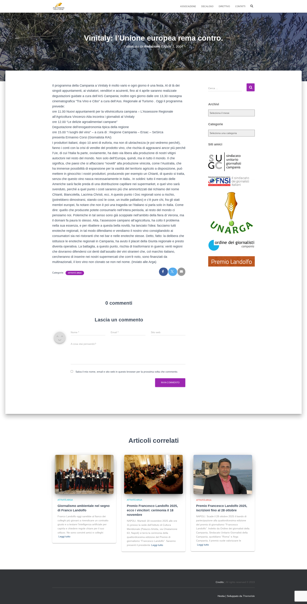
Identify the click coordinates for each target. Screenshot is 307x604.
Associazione (188, 6)
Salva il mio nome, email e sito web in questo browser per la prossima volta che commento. (127, 371)
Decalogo (207, 6)
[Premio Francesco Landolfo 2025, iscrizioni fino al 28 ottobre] (222, 474)
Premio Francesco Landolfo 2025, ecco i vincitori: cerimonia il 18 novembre (152, 510)
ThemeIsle (249, 596)
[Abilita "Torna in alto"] (299, 596)
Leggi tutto (64, 536)
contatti (240, 6)
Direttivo (224, 6)
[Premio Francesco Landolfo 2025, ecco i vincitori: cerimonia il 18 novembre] (153, 474)
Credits (220, 582)
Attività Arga (75, 273)
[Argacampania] (58, 6)
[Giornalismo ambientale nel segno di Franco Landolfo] (84, 474)
